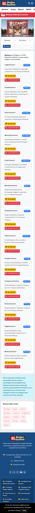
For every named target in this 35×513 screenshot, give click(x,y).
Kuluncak (6, 421)
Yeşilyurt (6, 425)
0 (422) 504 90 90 (14, 178)
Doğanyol (7, 417)
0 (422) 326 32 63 (13, 296)
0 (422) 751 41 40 (13, 228)
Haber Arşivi (24, 499)
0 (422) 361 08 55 (13, 127)
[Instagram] (17, 472)
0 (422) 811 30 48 (13, 273)
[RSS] (24, 472)
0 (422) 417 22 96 (13, 366)
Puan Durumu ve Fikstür (9, 494)
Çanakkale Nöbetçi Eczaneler (9, 482)
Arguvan (22, 409)
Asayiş (13, 9)
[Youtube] (21, 472)
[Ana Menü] (32, 3)
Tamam (24, 510)
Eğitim (28, 9)
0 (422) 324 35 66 (13, 203)
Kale (23, 417)
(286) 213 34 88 (19, 461)
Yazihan (22, 421)
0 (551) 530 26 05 (13, 80)
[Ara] (29, 3)
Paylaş (8, 46)
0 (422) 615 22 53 (13, 344)
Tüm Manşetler (25, 493)
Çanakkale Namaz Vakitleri (8, 488)
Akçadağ (6, 409)
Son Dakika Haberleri (7, 500)
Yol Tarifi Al (11, 76)
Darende (16, 413)
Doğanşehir (25, 413)
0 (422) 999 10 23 (13, 153)
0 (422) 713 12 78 (13, 251)
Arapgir (14, 409)
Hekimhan (16, 417)
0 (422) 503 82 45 (14, 105)
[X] (14, 472)
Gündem (4, 9)
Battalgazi (7, 413)
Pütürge (15, 421)
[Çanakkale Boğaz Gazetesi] (8, 3)
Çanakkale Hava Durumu (24, 482)
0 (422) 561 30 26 (13, 319)
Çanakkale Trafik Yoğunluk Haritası (24, 488)
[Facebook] (10, 472)
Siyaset (21, 9)
